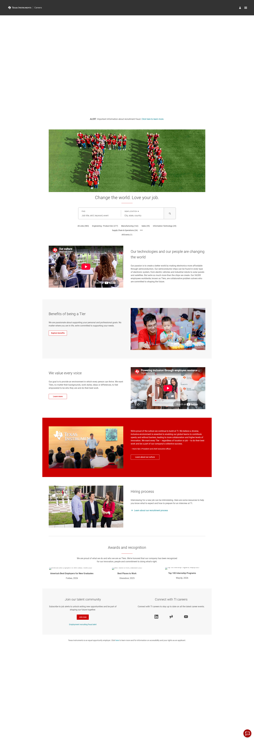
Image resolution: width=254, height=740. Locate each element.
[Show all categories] (141, 230)
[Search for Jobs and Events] (170, 213)
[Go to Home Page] (24, 8)
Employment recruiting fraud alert (83, 624)
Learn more (58, 396)
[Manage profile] (240, 8)
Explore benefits (58, 333)
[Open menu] (246, 7)
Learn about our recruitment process (151, 510)
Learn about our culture (145, 457)
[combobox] (100, 216)
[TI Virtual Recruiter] (247, 733)
